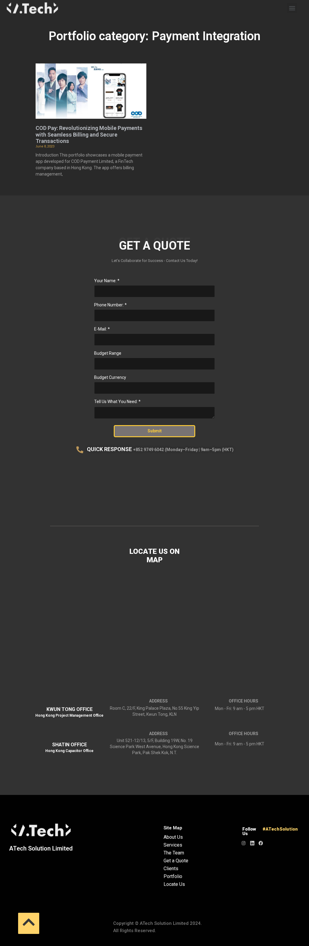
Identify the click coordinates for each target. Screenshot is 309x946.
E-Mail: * (102, 329)
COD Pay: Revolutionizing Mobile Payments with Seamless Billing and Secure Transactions (89, 134)
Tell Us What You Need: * (117, 401)
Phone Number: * (110, 304)
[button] (292, 8)
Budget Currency (110, 377)
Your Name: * (106, 280)
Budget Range (107, 353)
